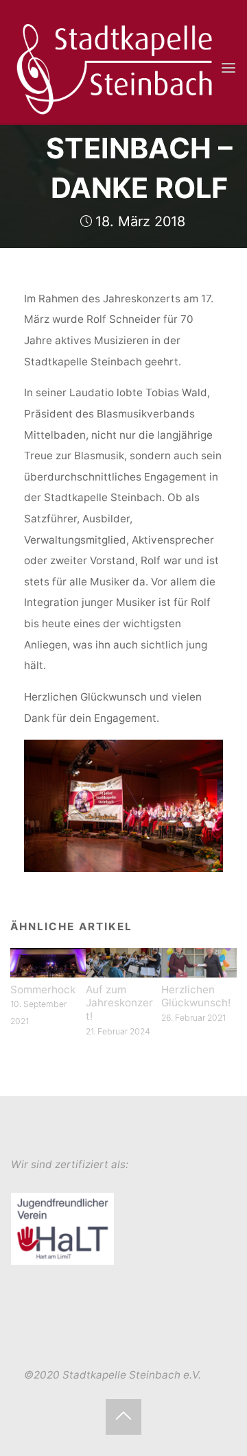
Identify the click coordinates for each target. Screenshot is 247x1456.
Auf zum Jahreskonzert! (119, 1003)
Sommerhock (42, 989)
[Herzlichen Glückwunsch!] (199, 962)
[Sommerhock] (48, 962)
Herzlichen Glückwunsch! (196, 996)
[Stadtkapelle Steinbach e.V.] (115, 67)
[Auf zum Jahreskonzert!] (123, 962)
